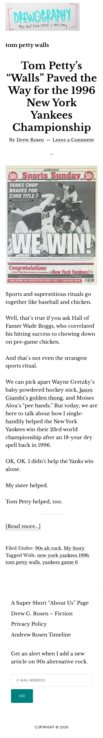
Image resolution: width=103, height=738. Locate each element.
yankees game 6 (60, 562)
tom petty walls (22, 562)
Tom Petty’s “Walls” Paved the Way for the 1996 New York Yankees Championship (51, 97)
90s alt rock (48, 548)
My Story (74, 548)
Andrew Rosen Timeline (41, 635)
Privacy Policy (29, 624)
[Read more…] (23, 527)
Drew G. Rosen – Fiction (42, 614)
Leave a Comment (73, 139)
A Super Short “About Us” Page (50, 603)
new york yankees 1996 (63, 555)
